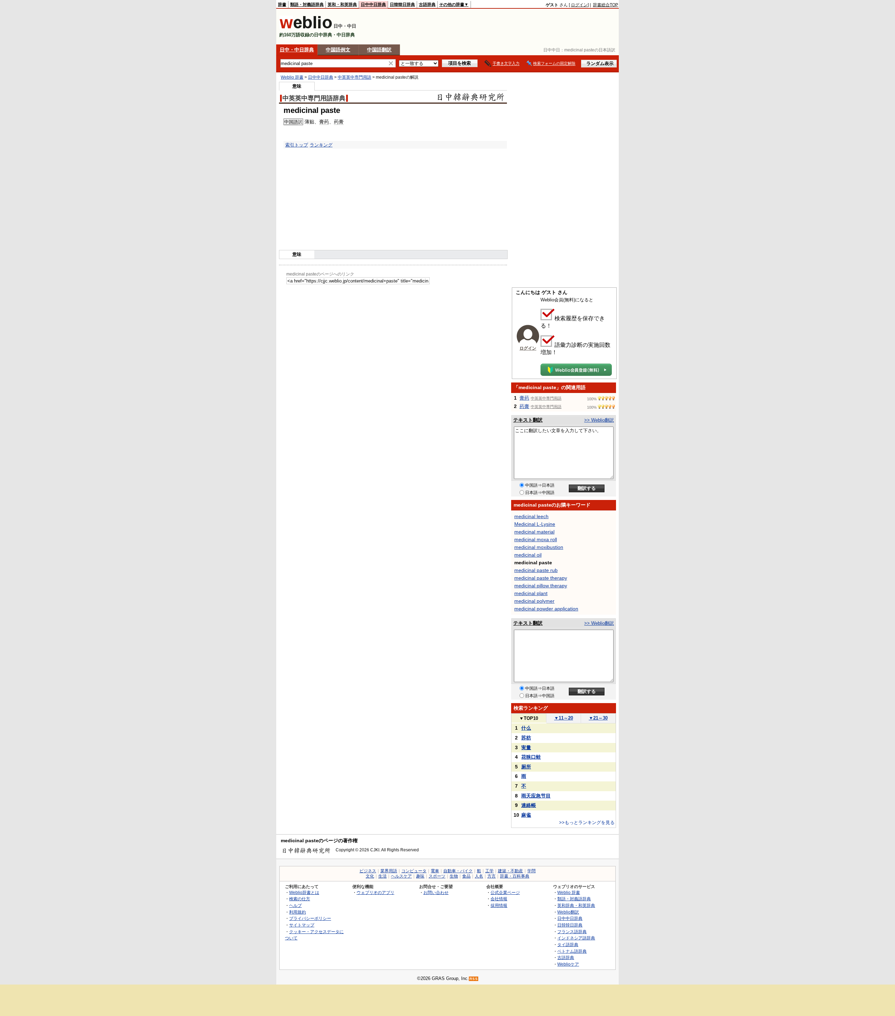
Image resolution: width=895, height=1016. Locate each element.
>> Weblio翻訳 (599, 420)
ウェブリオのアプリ (375, 892)
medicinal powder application (546, 608)
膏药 (324, 121)
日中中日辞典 (373, 4)
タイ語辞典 (567, 944)
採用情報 (499, 905)
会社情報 (499, 898)
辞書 (282, 4)
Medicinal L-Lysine (534, 524)
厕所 (526, 767)
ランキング (321, 145)
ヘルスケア (401, 876)
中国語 (291, 121)
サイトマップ (301, 925)
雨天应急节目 (536, 796)
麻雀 (526, 815)
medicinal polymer (534, 601)
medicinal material (534, 532)
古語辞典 (427, 4)
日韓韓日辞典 (402, 4)
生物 (454, 876)
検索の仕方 (299, 898)
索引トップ (296, 145)
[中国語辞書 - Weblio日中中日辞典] (305, 27)
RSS (474, 979)
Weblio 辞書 (292, 77)
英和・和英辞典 (342, 4)
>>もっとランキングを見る (587, 822)
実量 (526, 747)
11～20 (563, 718)
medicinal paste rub (536, 570)
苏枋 (526, 737)
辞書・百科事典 (514, 876)
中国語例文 (338, 49)
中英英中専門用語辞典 (313, 98)
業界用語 (388, 871)
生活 (382, 876)
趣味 (420, 876)
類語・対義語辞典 (307, 4)
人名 (479, 876)
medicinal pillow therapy (540, 585)
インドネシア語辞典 (576, 938)
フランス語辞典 (572, 931)
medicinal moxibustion (538, 547)
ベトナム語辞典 (572, 951)
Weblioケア (568, 964)
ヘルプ (295, 905)
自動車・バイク (458, 871)
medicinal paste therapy (540, 578)
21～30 (598, 718)
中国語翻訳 (379, 49)
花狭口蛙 (531, 757)
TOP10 (528, 718)
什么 (526, 728)
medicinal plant (530, 593)
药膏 (339, 121)
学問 (531, 871)
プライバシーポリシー (310, 918)
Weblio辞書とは (304, 892)
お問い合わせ (436, 892)
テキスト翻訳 (528, 420)
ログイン (579, 4)
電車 (435, 871)
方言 (491, 876)
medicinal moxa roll (535, 539)
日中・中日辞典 (297, 49)
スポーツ (437, 876)
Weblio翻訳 (568, 912)
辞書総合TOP (605, 4)
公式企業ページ (505, 892)
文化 (370, 876)
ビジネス (367, 871)
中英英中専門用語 (354, 77)
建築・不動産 (510, 871)
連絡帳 (528, 805)
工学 (489, 871)
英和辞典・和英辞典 (576, 905)
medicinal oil (528, 555)
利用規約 (297, 912)
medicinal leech (531, 516)
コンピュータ (414, 871)
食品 (466, 876)
